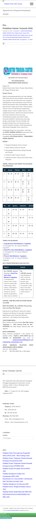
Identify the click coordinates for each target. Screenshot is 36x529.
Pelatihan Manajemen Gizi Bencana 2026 (16, 484)
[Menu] (30, 4)
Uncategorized (23, 39)
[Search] (26, 4)
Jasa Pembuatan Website (13, 510)
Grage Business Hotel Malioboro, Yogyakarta (17, 243)
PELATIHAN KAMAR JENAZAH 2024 (11, 35)
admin (31, 39)
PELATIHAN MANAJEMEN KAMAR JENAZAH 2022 (18, 37)
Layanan (5, 435)
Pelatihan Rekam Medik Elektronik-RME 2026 (17, 492)
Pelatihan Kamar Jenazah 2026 (18, 28)
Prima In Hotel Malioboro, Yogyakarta (15, 256)
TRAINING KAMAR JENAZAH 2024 (11, 39)
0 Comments (16, 31)
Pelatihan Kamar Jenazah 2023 (22, 33)
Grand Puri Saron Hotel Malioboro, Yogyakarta (18, 250)
